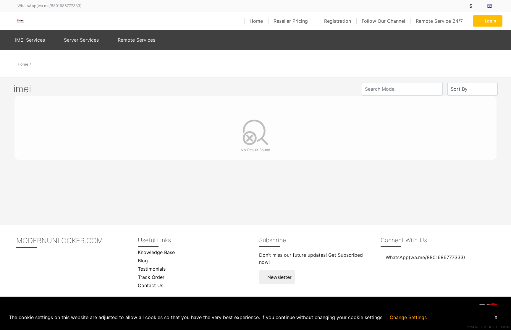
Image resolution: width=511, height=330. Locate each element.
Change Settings (408, 317)
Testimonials (152, 269)
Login (490, 20)
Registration (337, 21)
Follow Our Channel (383, 21)
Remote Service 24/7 (439, 21)
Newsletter (279, 277)
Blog (143, 261)
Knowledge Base (156, 252)
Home (256, 21)
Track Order (151, 277)
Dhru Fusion (499, 327)
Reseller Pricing (291, 21)
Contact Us (150, 285)
